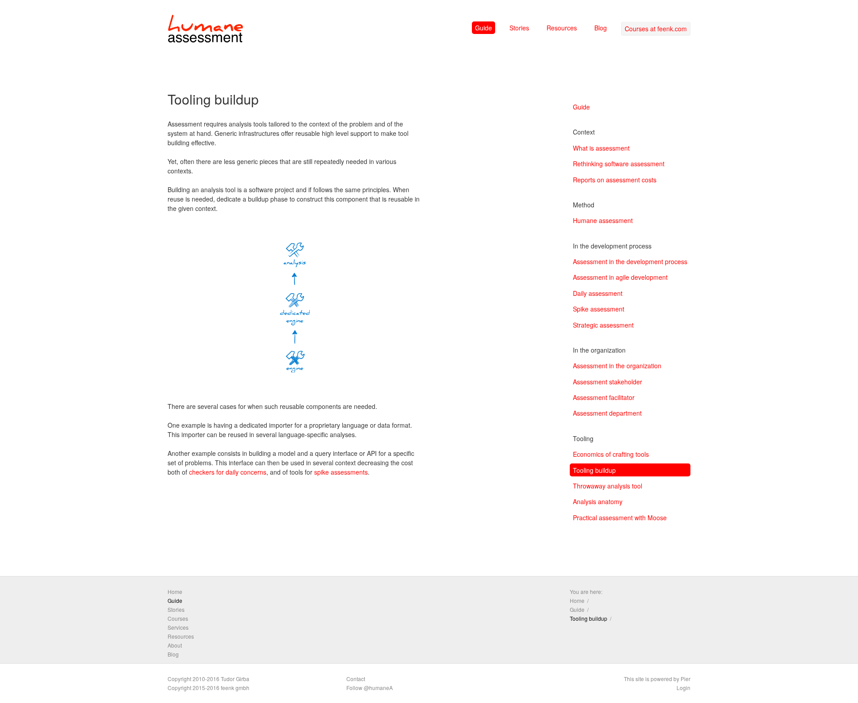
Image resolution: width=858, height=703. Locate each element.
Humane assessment (603, 220)
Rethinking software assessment (619, 163)
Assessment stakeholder (607, 381)
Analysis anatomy (597, 501)
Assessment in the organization (617, 365)
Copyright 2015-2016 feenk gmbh (208, 687)
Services (178, 627)
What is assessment (601, 147)
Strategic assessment (603, 324)
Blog (600, 27)
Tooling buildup (594, 470)
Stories (519, 27)
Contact (355, 678)
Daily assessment (597, 293)
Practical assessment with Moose (620, 517)
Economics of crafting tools (611, 454)
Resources (562, 27)
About (175, 645)
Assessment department (607, 412)
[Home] (206, 30)
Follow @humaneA (369, 687)
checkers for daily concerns (227, 471)
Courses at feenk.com (656, 28)
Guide (483, 27)
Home (175, 591)
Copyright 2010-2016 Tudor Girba (208, 678)
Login (683, 687)
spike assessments (341, 471)
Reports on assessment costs (614, 179)
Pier (685, 678)
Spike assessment (598, 308)
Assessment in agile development (620, 277)
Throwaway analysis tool (607, 485)
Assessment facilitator (604, 397)
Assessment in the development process (630, 261)
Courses (178, 618)
